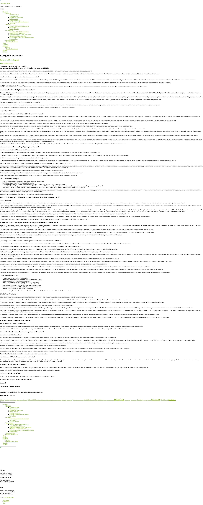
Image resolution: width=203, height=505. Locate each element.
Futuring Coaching (14, 29)
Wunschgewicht (14, 16)
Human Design (50, 400)
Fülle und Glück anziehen (34, 400)
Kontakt (5, 50)
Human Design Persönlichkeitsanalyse (19, 26)
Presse (8, 47)
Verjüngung (145, 400)
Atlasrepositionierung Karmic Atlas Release (20, 34)
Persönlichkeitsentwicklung (91, 400)
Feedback (5, 46)
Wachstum (155, 399)
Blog (4, 43)
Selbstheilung (101, 400)
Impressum (6, 500)
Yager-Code (13, 23)
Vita (4, 503)
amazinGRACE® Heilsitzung (17, 33)
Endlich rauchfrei (14, 19)
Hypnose (8, 13)
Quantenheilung (14, 39)
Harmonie (44, 400)
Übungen (5, 44)
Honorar (5, 51)
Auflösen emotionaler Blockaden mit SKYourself (22, 37)
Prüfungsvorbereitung (15, 20)
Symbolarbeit (13, 27)
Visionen (149, 400)
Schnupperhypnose (14, 14)
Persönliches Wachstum (79, 400)
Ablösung (2, 400)
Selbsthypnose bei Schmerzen (109, 400)
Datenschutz (6, 501)
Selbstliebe (119, 399)
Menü (2, 9)
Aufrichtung (14, 400)
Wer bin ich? (164, 400)
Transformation (133, 400)
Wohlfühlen (172, 400)
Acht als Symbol (8, 400)
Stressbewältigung (127, 400)
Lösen (74, 400)
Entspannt (25, 400)
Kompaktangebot (10, 40)
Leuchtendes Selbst (5, 3)
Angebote (5, 12)
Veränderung (140, 400)
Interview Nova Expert (12, 49)
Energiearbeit (9, 30)
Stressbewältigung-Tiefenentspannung (19, 21)
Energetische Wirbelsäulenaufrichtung (19, 31)
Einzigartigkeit (20, 400)
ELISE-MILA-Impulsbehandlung (18, 36)
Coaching (8, 24)
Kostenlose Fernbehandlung (57, 400)
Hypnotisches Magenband (16, 17)
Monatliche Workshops (12, 41)
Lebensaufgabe (69, 400)
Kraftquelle (64, 400)
